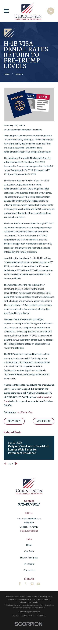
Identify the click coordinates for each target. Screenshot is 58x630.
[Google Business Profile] (32, 583)
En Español (29, 563)
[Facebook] (19, 583)
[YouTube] (38, 583)
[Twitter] (26, 583)
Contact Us (29, 570)
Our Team (29, 551)
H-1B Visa (22, 412)
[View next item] (16, 463)
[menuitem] (15, 615)
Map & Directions (29, 530)
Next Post (43, 421)
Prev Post (14, 421)
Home (29, 545)
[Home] (28, 11)
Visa (30, 412)
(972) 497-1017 (15, 397)
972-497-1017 (29, 504)
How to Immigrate (29, 557)
